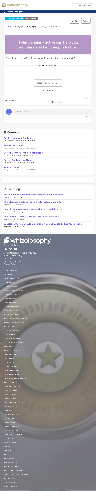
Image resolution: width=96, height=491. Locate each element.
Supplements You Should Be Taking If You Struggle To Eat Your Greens (43, 224)
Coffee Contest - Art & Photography (23, 153)
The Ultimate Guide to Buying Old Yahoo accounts (31, 216)
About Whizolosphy (13, 256)
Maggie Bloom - (9, 226)
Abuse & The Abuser (10, 270)
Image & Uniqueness (10, 366)
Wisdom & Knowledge (11, 486)
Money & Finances (10, 394)
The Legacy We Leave (11, 462)
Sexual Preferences (10, 446)
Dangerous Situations (11, 310)
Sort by (88, 98)
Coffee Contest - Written (17, 160)
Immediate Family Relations (13, 370)
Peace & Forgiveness (10, 418)
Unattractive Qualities (11, 482)
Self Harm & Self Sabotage (12, 442)
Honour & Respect (10, 358)
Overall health (8, 410)
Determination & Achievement (14, 322)
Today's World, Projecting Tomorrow (16, 474)
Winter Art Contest (14, 145)
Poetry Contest (12, 167)
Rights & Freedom (10, 438)
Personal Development (11, 426)
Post (86, 117)
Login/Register (83, 6)
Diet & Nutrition (9, 326)
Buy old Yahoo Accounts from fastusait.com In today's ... (35, 194)
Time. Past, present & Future (13, 470)
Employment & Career (11, 330)
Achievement (8, 274)
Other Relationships (10, 406)
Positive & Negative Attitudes (13, 434)
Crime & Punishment (11, 306)
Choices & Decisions (10, 298)
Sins (5, 454)
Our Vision (8, 258)
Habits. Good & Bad (10, 354)
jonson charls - (9, 197)
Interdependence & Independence (15, 378)
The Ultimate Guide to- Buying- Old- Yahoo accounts (32, 202)
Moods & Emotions (10, 398)
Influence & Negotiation (11, 374)
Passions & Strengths (11, 414)
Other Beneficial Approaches (13, 402)
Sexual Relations (9, 450)
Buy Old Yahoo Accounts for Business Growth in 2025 (33, 209)
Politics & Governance (11, 430)
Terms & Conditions (12, 261)
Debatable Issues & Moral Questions (15, 318)
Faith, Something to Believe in (14, 342)
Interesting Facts (31, 18)
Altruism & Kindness (10, 286)
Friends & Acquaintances (12, 350)
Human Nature (9, 362)
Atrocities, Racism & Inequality (14, 290)
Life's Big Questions (10, 382)
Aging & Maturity (9, 282)
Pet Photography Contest (18, 138)
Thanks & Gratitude (10, 458)
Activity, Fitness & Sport (11, 278)
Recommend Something (48, 83)
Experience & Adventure (15, 18)
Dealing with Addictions (12, 314)
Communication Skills (11, 302)
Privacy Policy (10, 264)
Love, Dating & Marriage (12, 386)
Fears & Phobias (9, 346)
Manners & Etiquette (10, 390)
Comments (54, 27)
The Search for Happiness (12, 466)
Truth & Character (10, 478)
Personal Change (9, 422)
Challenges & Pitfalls (10, 294)
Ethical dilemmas (9, 334)
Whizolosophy (12, 27)
